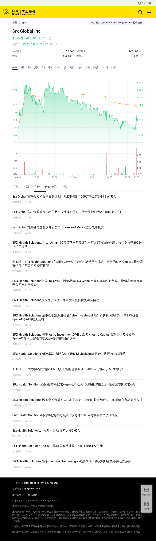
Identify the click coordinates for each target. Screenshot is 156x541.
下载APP (146, 508)
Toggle (149, 12)
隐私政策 (32, 494)
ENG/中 (146, 3)
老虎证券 (25, 12)
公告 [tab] (64, 187)
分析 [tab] (37, 187)
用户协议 (16, 494)
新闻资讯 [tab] (50, 187)
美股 (15, 22)
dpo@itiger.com (32, 488)
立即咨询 (146, 495)
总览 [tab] (15, 187)
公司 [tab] (26, 187)
